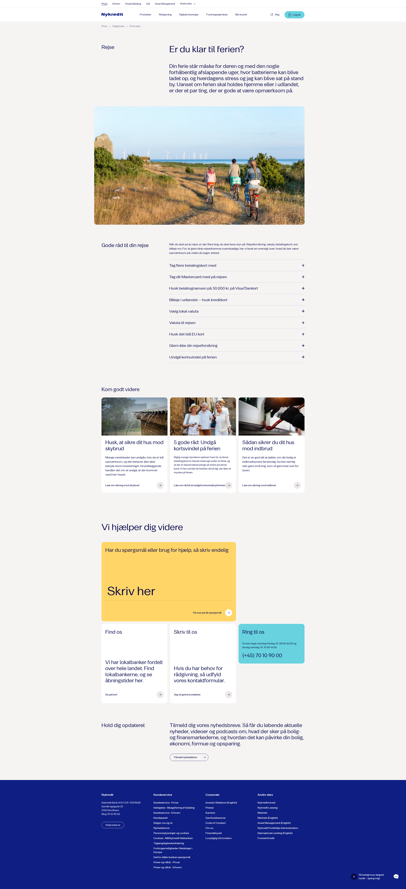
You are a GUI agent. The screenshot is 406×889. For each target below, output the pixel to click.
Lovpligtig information (219, 838)
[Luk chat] (354, 876)
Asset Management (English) (274, 822)
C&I (148, 4)
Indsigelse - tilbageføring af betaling (174, 807)
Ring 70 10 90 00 (111, 814)
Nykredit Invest (266, 802)
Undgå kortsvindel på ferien (193, 357)
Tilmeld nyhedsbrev (185, 757)
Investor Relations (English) (221, 802)
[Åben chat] (396, 877)
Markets (262, 812)
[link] (113, 15)
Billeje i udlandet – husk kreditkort (198, 299)
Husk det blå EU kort (186, 334)
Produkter (145, 14)
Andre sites (186, 4)
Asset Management (165, 4)
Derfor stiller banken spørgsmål (172, 857)
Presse (210, 807)
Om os (209, 828)
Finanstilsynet (214, 833)
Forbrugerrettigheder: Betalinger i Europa (173, 850)
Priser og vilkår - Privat (167, 862)
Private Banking (133, 4)
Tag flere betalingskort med (192, 265)
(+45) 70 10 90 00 (262, 655)
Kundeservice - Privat (166, 802)
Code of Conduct (216, 822)
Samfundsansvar (216, 817)
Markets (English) (268, 817)
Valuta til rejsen (182, 322)
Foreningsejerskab (217, 14)
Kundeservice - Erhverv (167, 812)
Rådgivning (165, 14)
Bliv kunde (241, 14)
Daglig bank (118, 26)
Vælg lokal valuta (184, 311)
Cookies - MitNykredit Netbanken (173, 838)
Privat (104, 4)
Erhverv (116, 4)
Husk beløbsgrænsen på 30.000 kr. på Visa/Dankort (213, 288)
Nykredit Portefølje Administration (278, 828)
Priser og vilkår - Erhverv (168, 867)
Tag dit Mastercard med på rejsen (198, 276)
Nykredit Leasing (268, 807)
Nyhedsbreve (162, 828)
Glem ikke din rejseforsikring (193, 345)
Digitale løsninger (189, 14)
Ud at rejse (134, 26)
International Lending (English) (275, 833)
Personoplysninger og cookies (171, 833)
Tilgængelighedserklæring (169, 843)
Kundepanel (160, 817)
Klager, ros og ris (163, 822)
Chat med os (112, 824)
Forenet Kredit (266, 838)
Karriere (210, 812)
